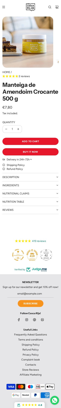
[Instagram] (26, 319)
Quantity (8, 122)
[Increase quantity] (18, 129)
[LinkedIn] (42, 319)
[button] (10, 76)
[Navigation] (3, 7)
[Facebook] (18, 319)
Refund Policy (15, 169)
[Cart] (57, 7)
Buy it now (30, 151)
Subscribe (30, 303)
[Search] (49, 7)
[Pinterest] (34, 319)
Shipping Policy (16, 165)
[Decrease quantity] (6, 129)
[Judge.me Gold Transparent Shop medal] (18, 255)
